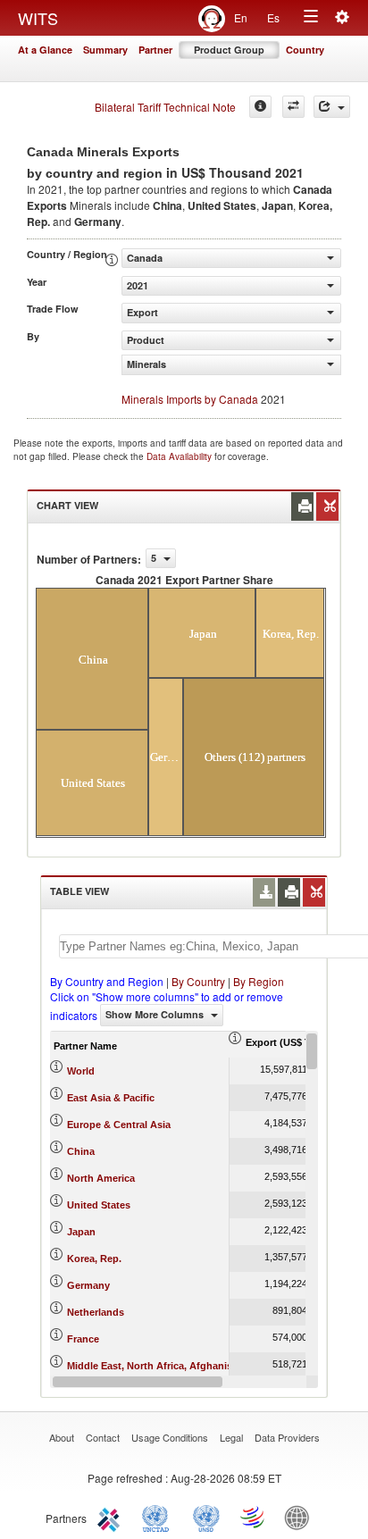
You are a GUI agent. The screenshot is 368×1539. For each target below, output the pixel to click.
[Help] (260, 107)
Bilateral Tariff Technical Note (165, 106)
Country (305, 49)
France (83, 1339)
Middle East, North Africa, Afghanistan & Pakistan (183, 1365)
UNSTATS (206, 1517)
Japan (81, 1231)
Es (273, 17)
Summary (105, 49)
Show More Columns (155, 1014)
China (81, 1151)
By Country (198, 981)
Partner (155, 49)
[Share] (332, 107)
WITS (38, 17)
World (81, 1071)
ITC (112, 1517)
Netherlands (95, 1312)
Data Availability (180, 456)
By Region (258, 981)
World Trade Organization (254, 1517)
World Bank (301, 1517)
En (240, 17)
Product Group (229, 49)
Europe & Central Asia (119, 1124)
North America (101, 1178)
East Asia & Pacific (111, 1097)
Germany (88, 1285)
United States (98, 1205)
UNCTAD (159, 1517)
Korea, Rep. (94, 1258)
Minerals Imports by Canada (189, 398)
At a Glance (45, 49)
